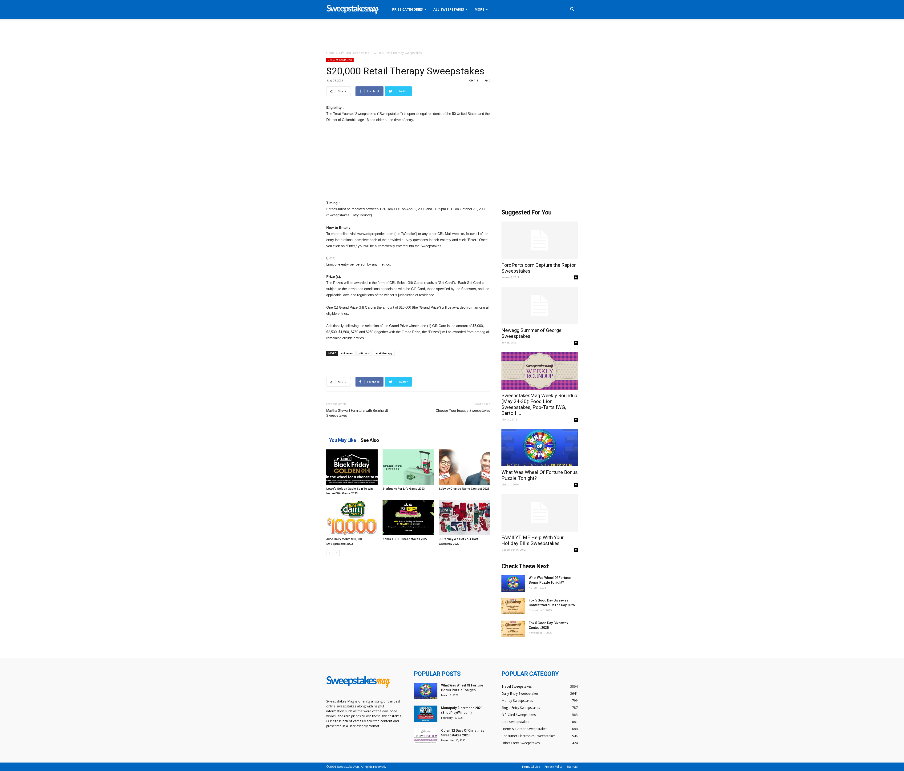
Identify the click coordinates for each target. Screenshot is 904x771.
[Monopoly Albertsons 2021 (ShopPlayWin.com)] (425, 714)
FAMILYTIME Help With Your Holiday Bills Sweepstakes (532, 540)
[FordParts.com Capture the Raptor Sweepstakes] (539, 240)
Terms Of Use (531, 767)
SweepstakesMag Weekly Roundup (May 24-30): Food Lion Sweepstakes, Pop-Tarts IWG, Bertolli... (539, 404)
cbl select (347, 353)
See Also (370, 440)
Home (330, 53)
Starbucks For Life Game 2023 (404, 488)
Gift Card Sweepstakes (354, 53)
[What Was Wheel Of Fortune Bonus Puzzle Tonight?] (539, 447)
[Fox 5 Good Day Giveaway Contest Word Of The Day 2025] (513, 606)
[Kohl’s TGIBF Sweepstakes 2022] (408, 517)
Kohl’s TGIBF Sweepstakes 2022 (405, 539)
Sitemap (572, 767)
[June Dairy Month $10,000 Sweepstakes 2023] (352, 517)
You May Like (342, 440)
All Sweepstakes (448, 9)
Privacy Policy (553, 767)
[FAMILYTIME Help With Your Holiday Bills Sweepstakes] (539, 513)
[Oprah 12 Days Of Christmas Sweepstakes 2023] (425, 736)
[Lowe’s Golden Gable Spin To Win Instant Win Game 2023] (352, 467)
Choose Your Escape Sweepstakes (463, 410)
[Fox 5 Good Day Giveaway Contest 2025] (513, 629)
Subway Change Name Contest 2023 (464, 488)
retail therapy (383, 353)
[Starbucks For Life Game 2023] (408, 467)
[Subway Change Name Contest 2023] (464, 467)
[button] (572, 10)
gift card (364, 353)
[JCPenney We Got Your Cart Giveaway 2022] (464, 517)
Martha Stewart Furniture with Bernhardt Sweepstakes (357, 413)
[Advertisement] (452, 35)
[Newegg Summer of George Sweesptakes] (539, 305)
